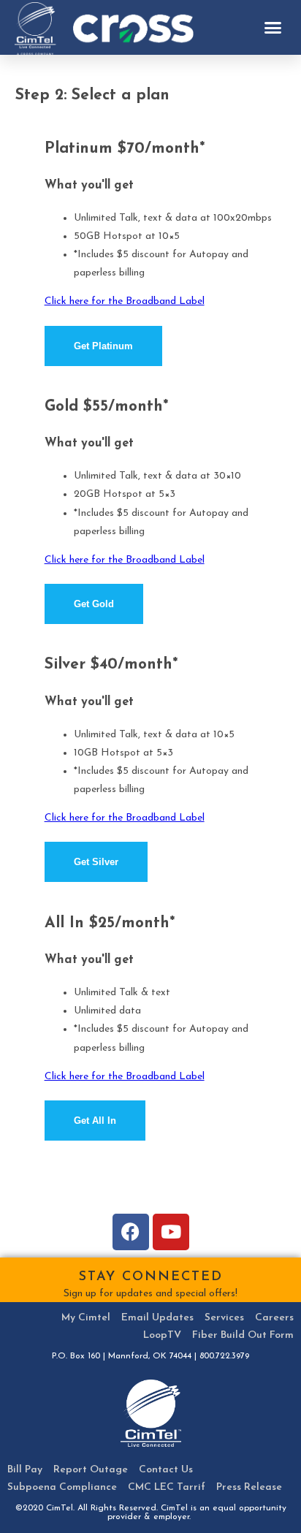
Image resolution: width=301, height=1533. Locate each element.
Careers (274, 1317)
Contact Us (166, 1469)
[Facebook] (131, 1232)
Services (224, 1317)
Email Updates (157, 1317)
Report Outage (90, 1469)
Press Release (249, 1487)
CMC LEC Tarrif (166, 1487)
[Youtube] (171, 1232)
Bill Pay (24, 1469)
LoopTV (162, 1335)
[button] (273, 28)
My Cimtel (85, 1317)
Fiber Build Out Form (243, 1335)
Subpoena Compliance (62, 1487)
